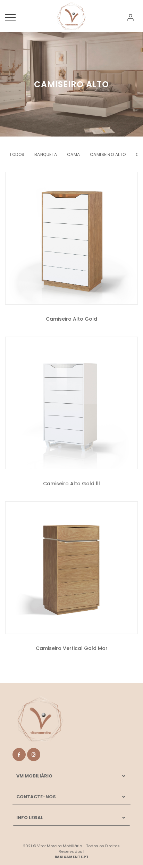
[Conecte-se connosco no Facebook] (19, 754)
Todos (17, 154)
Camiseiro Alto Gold (71, 318)
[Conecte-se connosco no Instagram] (33, 754)
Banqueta (45, 154)
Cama (73, 154)
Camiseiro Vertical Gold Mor (72, 648)
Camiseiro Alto (108, 154)
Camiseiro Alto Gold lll (71, 483)
